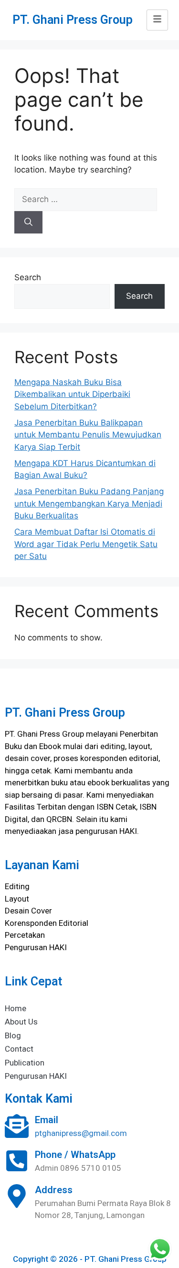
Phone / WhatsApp (75, 1154)
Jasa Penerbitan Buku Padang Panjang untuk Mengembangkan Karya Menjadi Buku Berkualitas (89, 503)
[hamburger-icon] (157, 20)
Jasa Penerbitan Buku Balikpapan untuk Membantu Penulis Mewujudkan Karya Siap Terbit (87, 435)
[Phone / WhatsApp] (17, 1161)
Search (27, 277)
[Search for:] (85, 199)
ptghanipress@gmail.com (81, 1133)
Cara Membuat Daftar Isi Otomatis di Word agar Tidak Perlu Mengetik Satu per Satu (86, 544)
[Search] (28, 222)
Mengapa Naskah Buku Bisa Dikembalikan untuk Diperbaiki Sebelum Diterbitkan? (72, 394)
